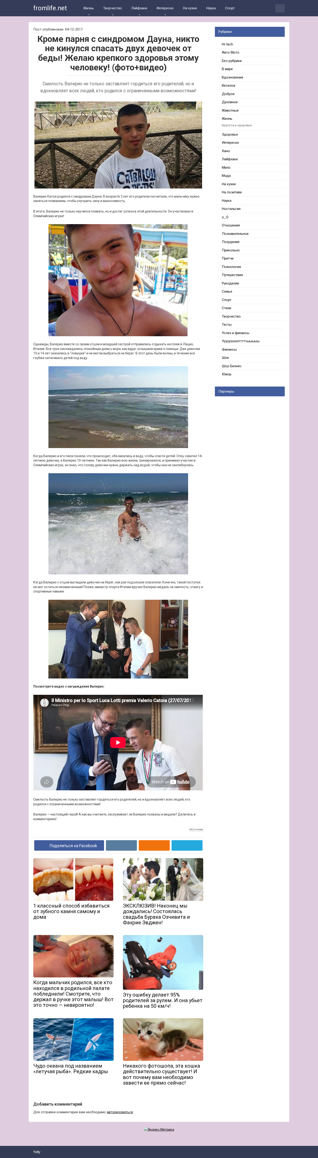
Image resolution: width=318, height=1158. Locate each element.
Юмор (226, 374)
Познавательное (235, 234)
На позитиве (232, 192)
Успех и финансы (235, 333)
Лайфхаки (139, 8)
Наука (211, 8)
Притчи (227, 258)
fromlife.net (50, 8)
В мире (227, 69)
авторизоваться (120, 1112)
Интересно (165, 8)
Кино (226, 151)
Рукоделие (230, 283)
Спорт (230, 8)
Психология (231, 267)
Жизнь (88, 8)
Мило (226, 167)
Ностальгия (231, 209)
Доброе (228, 94)
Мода (226, 176)
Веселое (228, 85)
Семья (227, 291)
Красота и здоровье (237, 125)
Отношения (231, 225)
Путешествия (232, 275)
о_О (225, 217)
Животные (230, 110)
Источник (196, 829)
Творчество (112, 8)
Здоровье (230, 134)
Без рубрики (232, 61)
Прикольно (231, 250)
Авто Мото (230, 52)
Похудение (231, 242)
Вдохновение (232, 77)
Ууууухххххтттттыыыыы (241, 341)
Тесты (227, 324)
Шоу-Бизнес (232, 366)
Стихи (226, 308)
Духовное (230, 102)
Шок (225, 358)
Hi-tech (227, 44)
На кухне (190, 8)
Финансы (229, 349)
